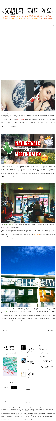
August (43, 354)
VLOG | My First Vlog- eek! (47, 362)
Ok (32, 419)
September (43, 353)
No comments (6, 126)
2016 (41, 348)
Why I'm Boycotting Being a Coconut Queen (31, 373)
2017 (41, 346)
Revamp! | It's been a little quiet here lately (47, 367)
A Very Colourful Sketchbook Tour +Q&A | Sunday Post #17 (10, 347)
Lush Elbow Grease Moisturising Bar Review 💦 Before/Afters (30, 361)
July (42, 356)
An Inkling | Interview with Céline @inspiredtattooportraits (31, 348)
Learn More (27, 419)
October (43, 352)
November (43, 350)
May (42, 359)
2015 (41, 368)
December (43, 349)
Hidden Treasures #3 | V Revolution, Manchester (47, 364)
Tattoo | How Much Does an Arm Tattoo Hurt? (46, 361)
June (42, 357)
